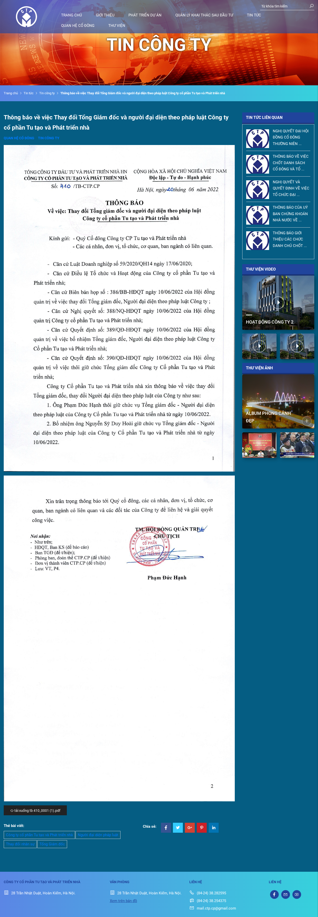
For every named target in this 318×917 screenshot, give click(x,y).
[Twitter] (178, 828)
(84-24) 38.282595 (211, 893)
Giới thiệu (105, 15)
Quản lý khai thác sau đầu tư (204, 15)
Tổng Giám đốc (52, 844)
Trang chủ (71, 15)
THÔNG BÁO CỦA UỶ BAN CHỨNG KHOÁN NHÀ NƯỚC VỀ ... (290, 213)
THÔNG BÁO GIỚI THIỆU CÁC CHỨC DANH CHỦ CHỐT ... (290, 239)
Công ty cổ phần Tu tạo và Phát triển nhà (39, 835)
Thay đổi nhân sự (20, 844)
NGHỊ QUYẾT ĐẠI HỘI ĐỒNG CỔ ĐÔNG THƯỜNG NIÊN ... (291, 137)
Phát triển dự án (144, 15)
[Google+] (190, 828)
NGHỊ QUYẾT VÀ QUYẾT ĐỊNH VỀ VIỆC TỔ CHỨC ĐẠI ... (291, 188)
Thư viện (116, 25)
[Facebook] (166, 828)
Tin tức (254, 15)
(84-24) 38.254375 (211, 901)
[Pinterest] (202, 828)
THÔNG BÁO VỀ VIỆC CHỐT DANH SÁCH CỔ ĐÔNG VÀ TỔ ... (291, 162)
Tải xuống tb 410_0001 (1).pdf (37, 811)
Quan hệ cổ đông (77, 25)
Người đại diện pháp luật (98, 835)
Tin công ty (47, 93)
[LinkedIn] (214, 828)
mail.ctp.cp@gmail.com (216, 908)
